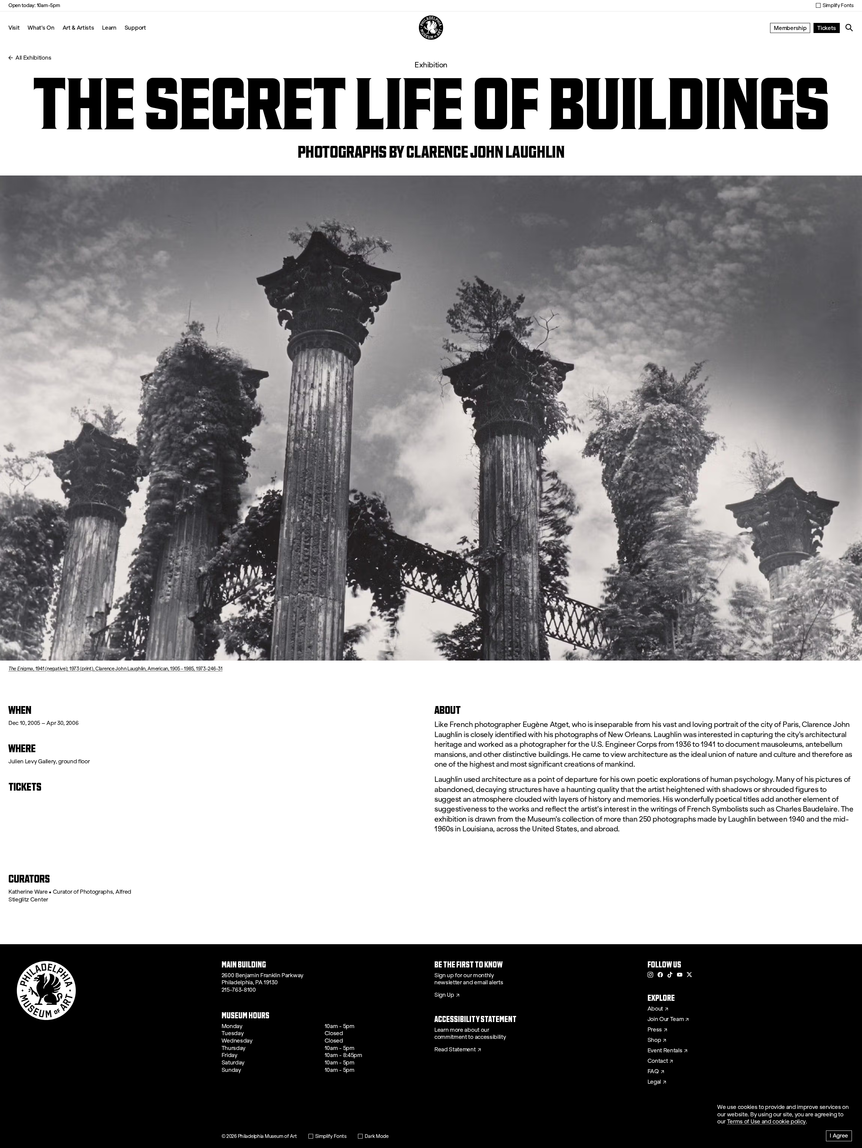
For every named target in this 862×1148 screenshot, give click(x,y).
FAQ (653, 1071)
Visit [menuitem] (14, 27)
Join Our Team (666, 1019)
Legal (654, 1082)
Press (655, 1029)
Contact (658, 1061)
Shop (654, 1040)
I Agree (839, 1135)
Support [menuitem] (135, 27)
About (655, 1009)
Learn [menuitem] (109, 27)
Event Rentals (665, 1050)
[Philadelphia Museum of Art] (431, 27)
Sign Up (444, 995)
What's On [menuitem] (41, 27)
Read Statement (455, 1049)
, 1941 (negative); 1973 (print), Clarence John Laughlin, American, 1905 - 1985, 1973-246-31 (115, 668)
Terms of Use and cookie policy (766, 1121)
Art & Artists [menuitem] (78, 27)
